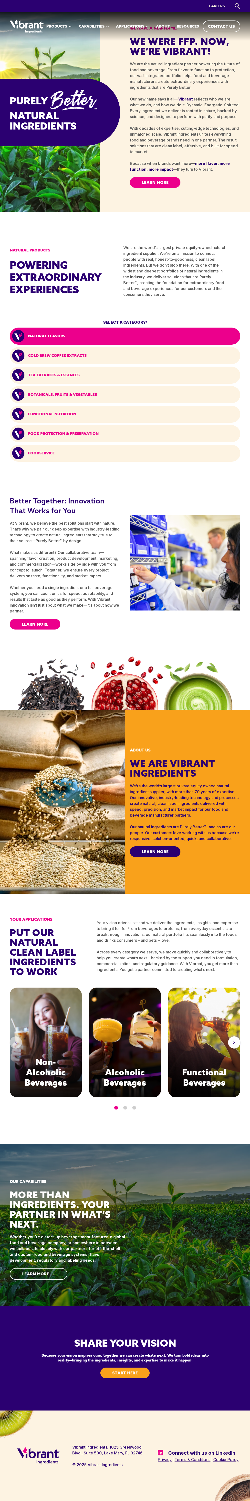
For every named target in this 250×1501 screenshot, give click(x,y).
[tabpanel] (46, 1042)
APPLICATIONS (130, 26)
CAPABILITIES (91, 26)
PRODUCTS (56, 26)
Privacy (165, 1459)
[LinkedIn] (160, 1453)
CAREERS (217, 6)
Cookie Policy (226, 1459)
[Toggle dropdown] (70, 26)
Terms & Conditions (192, 1459)
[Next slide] (234, 1042)
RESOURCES (188, 26)
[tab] (125, 336)
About (163, 26)
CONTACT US (221, 26)
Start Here (125, 1373)
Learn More (155, 182)
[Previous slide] (16, 1042)
